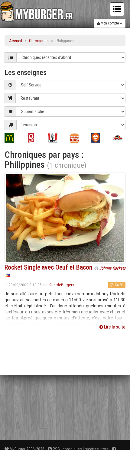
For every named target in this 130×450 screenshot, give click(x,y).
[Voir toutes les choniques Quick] (32, 138)
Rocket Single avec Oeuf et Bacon (49, 267)
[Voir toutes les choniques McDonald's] (11, 138)
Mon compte (110, 23)
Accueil (15, 40)
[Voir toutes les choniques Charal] (119, 138)
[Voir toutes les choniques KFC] (54, 138)
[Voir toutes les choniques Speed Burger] (97, 138)
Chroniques (39, 40)
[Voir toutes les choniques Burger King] (76, 138)
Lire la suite (114, 327)
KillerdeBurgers (61, 285)
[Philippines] (7, 275)
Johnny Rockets (112, 268)
